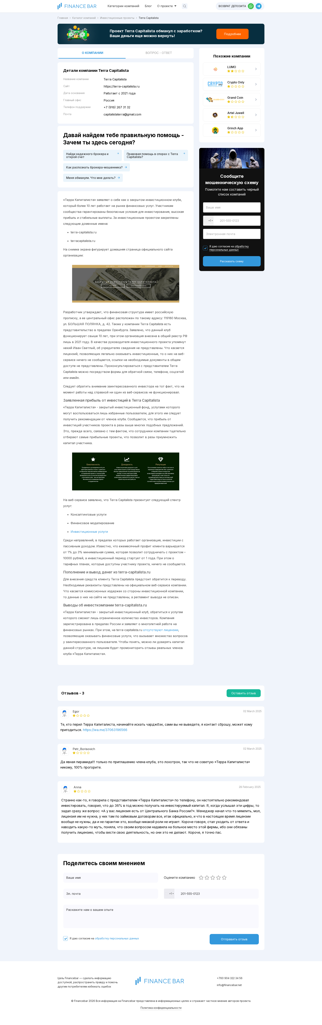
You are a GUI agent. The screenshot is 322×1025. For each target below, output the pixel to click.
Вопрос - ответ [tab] (159, 53)
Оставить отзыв (243, 693)
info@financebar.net (229, 985)
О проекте (165, 6)
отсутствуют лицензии (160, 630)
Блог (148, 6)
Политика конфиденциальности (161, 1007)
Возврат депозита (232, 6)
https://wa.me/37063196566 (105, 730)
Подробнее (232, 34)
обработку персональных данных (229, 248)
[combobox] (208, 221)
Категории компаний (123, 6)
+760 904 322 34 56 (229, 978)
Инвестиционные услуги (89, 531)
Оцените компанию (179, 877)
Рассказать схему (232, 261)
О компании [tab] (92, 53)
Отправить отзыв (234, 939)
